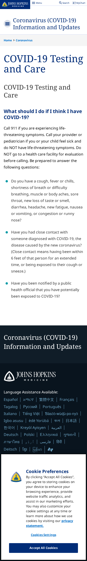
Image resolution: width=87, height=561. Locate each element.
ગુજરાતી (69, 434)
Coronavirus (24, 40)
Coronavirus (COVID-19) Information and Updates (46, 23)
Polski (29, 434)
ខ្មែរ (25, 449)
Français (67, 399)
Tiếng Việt (31, 413)
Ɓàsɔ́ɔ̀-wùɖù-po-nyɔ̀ (61, 413)
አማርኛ (28, 399)
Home (8, 40)
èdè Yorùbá (39, 420)
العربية (56, 427)
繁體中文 (46, 399)
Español (11, 399)
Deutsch (11, 434)
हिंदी (59, 441)
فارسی (45, 441)
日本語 (71, 420)
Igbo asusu (13, 420)
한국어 (9, 427)
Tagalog (11, 406)
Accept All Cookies (43, 548)
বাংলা (57, 420)
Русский (30, 406)
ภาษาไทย (11, 441)
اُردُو (29, 441)
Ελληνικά (49, 434)
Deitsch (10, 449)
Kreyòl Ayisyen (33, 427)
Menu (37, 3)
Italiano (10, 413)
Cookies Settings (43, 535)
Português (52, 406)
